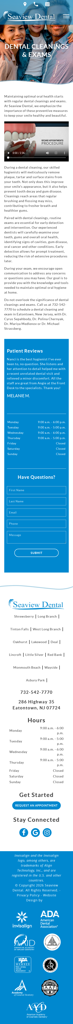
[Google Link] (35, 832)
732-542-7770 (36, 692)
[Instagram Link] (47, 832)
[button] (47, 5)
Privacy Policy (28, 895)
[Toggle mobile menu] (66, 16)
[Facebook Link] (23, 832)
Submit (37, 552)
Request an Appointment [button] (36, 805)
